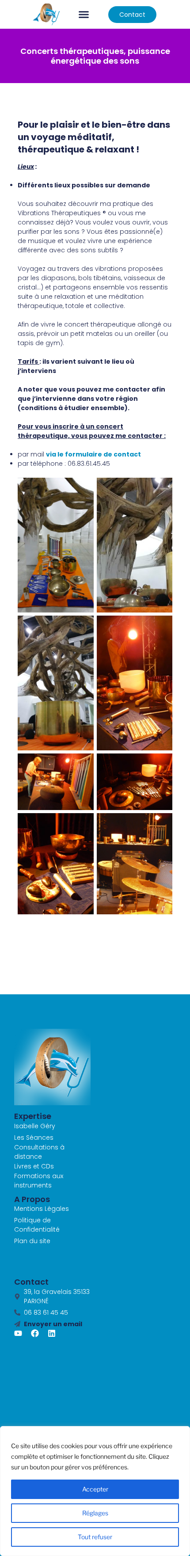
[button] (84, 14)
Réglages (95, 1513)
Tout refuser (95, 1537)
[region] (95, 1491)
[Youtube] (18, 1333)
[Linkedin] (52, 1333)
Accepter (95, 1489)
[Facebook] (35, 1333)
